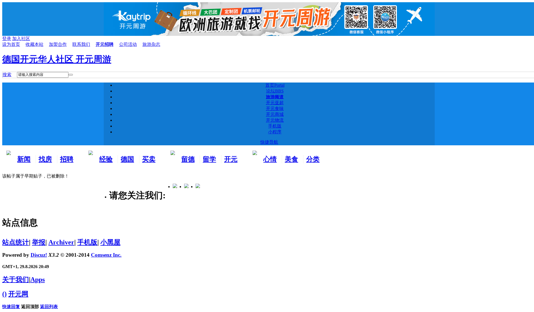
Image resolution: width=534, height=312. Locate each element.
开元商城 (275, 114)
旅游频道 (275, 96)
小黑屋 (110, 242)
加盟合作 (58, 44)
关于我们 (15, 279)
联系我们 (81, 44)
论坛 (275, 91)
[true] (70, 75)
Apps (37, 279)
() (4, 294)
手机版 (274, 126)
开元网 (18, 294)
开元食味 (275, 108)
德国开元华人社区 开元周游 (56, 59)
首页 (275, 85)
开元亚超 (275, 102)
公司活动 (128, 44)
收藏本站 (34, 44)
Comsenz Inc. (106, 255)
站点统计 (15, 242)
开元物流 (275, 120)
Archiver (61, 242)
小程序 (274, 131)
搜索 (7, 74)
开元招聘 (104, 44)
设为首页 (11, 44)
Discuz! (39, 255)
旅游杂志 (151, 44)
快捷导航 (269, 142)
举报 (38, 242)
